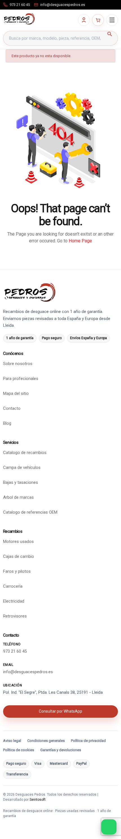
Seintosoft (38, 800)
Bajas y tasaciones (20, 482)
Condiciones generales (46, 741)
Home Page (80, 240)
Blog (7, 423)
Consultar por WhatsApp (60, 711)
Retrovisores (15, 616)
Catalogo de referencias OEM (30, 512)
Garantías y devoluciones (60, 750)
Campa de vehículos (22, 467)
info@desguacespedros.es (28, 671)
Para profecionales (20, 378)
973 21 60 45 (15, 651)
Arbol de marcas (18, 497)
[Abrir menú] (112, 20)
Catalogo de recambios (24, 452)
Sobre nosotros (17, 363)
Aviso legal (12, 741)
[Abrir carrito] (98, 20)
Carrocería (13, 586)
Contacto (12, 408)
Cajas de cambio (18, 556)
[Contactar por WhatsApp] (108, 826)
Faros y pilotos (17, 571)
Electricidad (13, 601)
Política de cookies (18, 750)
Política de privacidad (88, 741)
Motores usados (18, 541)
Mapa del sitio (16, 393)
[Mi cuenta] (84, 20)
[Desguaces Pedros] (19, 18)
